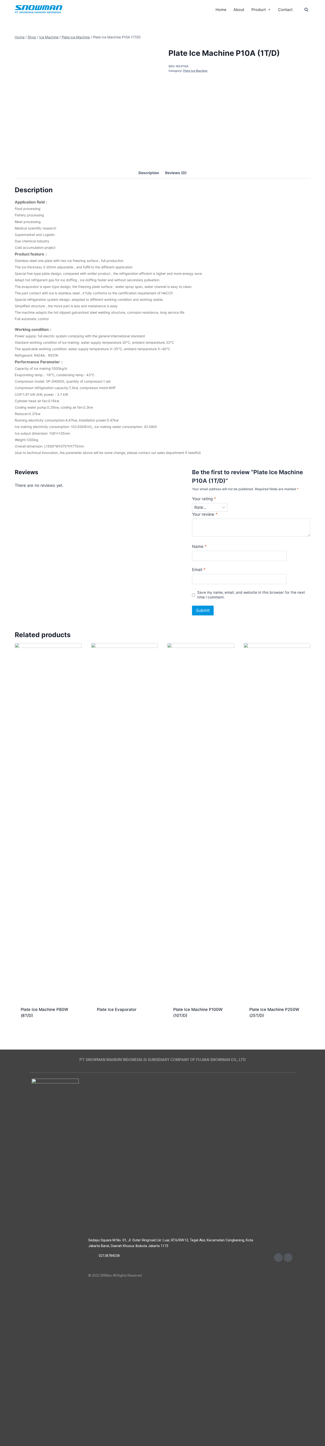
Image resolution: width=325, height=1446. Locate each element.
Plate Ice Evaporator (117, 1009)
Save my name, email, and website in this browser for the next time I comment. (251, 594)
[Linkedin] (288, 1257)
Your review (205, 514)
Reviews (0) (176, 173)
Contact (285, 9)
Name (199, 546)
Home (221, 9)
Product (258, 9)
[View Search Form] (306, 9)
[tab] (148, 173)
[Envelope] (278, 1257)
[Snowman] (38, 9)
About (238, 9)
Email (199, 569)
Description (148, 173)
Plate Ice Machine (195, 71)
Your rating (204, 498)
